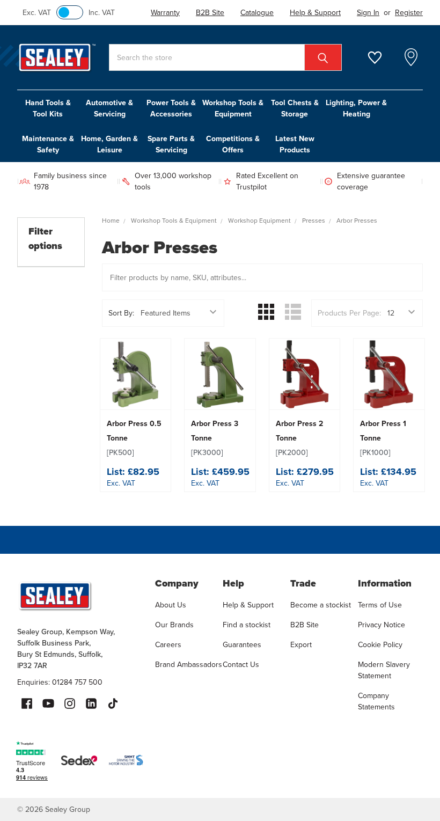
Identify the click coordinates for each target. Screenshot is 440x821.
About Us (170, 605)
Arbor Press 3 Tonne (214, 438)
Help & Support (248, 605)
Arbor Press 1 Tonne (383, 438)
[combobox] (225, 57)
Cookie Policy (380, 644)
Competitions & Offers (233, 144)
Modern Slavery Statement (384, 670)
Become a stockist (320, 605)
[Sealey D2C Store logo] (79, 595)
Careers (168, 644)
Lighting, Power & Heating (356, 108)
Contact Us (241, 664)
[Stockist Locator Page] (411, 57)
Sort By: (121, 313)
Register (409, 12)
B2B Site (304, 625)
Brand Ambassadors (188, 664)
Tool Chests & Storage (295, 108)
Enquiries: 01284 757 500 (59, 682)
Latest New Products (294, 144)
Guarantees (242, 644)
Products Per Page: (349, 313)
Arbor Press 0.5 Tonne (134, 438)
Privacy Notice (381, 625)
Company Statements (376, 701)
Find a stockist (246, 625)
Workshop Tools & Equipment (232, 108)
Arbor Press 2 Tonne (299, 438)
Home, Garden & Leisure (109, 144)
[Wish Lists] (381, 57)
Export (301, 644)
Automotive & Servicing (109, 108)
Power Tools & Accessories (171, 108)
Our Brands (174, 625)
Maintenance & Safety (48, 144)
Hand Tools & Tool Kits (48, 108)
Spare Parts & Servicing (171, 144)
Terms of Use (380, 605)
